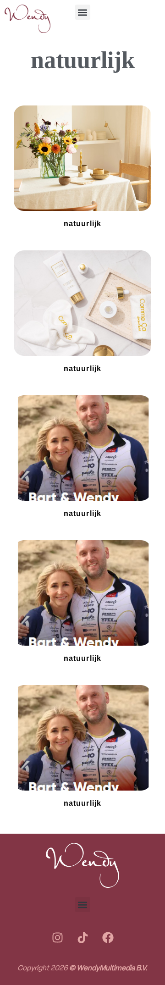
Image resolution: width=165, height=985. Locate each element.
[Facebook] (107, 937)
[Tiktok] (82, 937)
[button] (82, 12)
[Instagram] (57, 937)
